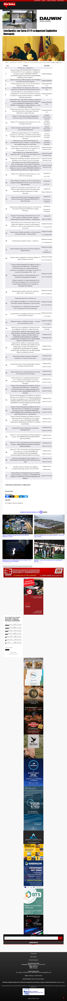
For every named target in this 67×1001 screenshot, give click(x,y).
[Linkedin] (21, 496)
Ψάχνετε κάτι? (33, 935)
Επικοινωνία (33, 953)
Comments (13, 652)
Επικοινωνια (60, 0)
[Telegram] (25, 496)
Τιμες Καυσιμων (51, 0)
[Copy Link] (16, 496)
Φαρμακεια (37, 0)
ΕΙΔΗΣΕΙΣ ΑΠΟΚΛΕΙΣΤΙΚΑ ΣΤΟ (29, 512)
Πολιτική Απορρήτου (33, 960)
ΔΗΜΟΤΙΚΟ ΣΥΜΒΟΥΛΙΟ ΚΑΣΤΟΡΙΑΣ (23, 566)
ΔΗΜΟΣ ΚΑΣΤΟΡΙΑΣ (8, 566)
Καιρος (44, 0)
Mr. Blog (55, 62)
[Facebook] (7, 496)
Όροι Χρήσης (33, 956)
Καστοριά (60, 62)
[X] (12, 496)
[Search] (60, 938)
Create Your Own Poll (13, 653)
